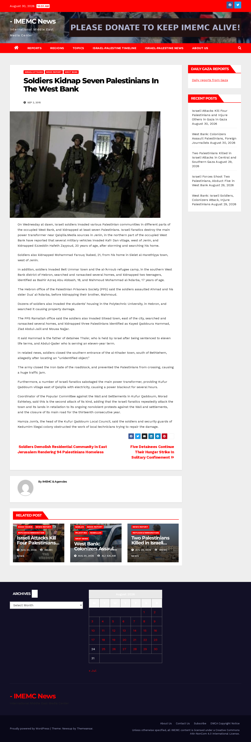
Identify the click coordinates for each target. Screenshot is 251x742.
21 (134, 640)
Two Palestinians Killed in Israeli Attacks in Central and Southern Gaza (214, 157)
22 (145, 640)
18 (103, 640)
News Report (54, 72)
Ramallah (95, 533)
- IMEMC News (33, 21)
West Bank (71, 72)
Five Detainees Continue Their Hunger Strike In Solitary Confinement (152, 452)
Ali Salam (108, 555)
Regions (57, 48)
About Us (200, 48)
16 (155, 630)
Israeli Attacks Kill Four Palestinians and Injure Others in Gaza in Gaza (210, 115)
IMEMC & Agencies (54, 481)
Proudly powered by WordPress (30, 728)
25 (103, 649)
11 (103, 630)
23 (155, 640)
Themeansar (84, 728)
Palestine (81, 533)
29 (145, 649)
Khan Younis (25, 527)
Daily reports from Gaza (210, 80)
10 (93, 630)
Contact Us (183, 723)
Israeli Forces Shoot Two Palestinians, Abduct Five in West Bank (213, 181)
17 (93, 640)
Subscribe (200, 723)
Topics (78, 48)
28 (135, 649)
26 (114, 649)
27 (124, 649)
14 (134, 630)
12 (113, 630)
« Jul (92, 670)
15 (144, 630)
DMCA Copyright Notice (225, 723)
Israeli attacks (34, 72)
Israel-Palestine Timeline (114, 48)
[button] (239, 48)
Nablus (79, 527)
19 (113, 640)
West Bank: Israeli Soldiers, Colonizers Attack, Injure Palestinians (213, 200)
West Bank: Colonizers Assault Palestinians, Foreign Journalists (214, 138)
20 (124, 640)
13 (124, 630)
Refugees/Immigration (31, 533)
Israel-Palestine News (164, 48)
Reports (34, 48)
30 (155, 649)
